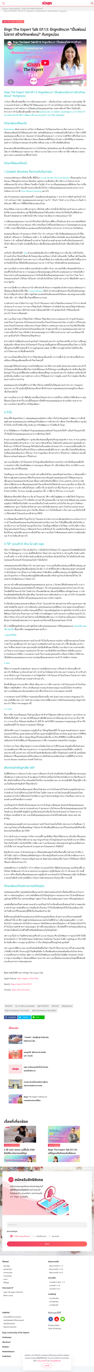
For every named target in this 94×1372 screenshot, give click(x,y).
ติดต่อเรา (5, 1346)
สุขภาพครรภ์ (7, 1269)
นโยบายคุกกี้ (42, 1360)
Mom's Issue (8, 1295)
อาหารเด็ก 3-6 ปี (54, 1289)
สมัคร (47, 1244)
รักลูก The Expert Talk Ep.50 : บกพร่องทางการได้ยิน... (36, 1099)
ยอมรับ (47, 1365)
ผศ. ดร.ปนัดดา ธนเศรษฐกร (25, 1006)
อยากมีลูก (6, 1266)
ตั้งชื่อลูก (6, 1282)
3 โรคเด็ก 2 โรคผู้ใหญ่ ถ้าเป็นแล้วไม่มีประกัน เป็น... (36, 1039)
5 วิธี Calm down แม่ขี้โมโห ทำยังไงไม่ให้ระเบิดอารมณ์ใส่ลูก (19, 1151)
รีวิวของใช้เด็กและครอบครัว (12, 1317)
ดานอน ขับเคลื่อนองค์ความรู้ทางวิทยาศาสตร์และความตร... (36, 1084)
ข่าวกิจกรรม (6, 1337)
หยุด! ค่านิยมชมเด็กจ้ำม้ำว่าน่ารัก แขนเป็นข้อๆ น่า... (36, 1069)
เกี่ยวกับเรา (6, 1342)
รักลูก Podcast (15, 9)
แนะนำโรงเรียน (54, 1298)
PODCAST (8, 1006)
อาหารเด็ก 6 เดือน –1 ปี (57, 1282)
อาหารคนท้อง (7, 1272)
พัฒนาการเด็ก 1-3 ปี (56, 1269)
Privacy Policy (53, 1325)
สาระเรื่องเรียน (54, 1301)
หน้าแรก (5, 9)
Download (6, 1356)
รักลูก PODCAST (43, 1006)
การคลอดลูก (7, 1276)
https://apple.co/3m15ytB (27, 978)
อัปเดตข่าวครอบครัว (10, 1327)
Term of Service (54, 1328)
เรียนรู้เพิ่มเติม (55, 1360)
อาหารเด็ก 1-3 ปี (54, 1285)
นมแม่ (5, 1279)
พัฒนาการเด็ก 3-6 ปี (12, 1145)
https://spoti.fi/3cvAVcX (21, 984)
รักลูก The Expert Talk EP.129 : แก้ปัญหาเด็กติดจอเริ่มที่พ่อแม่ (63, 1151)
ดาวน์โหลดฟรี (53, 1305)
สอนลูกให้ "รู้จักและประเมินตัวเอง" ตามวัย (35, 1054)
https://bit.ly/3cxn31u (21, 990)
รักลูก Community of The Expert (17, 1010)
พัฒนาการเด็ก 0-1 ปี (56, 1266)
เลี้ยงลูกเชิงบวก (67, 1006)
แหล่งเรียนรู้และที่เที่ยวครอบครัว (13, 1320)
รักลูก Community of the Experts (15, 1332)
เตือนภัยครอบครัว (9, 1323)
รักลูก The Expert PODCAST (32, 9)
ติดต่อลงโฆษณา (8, 1351)
